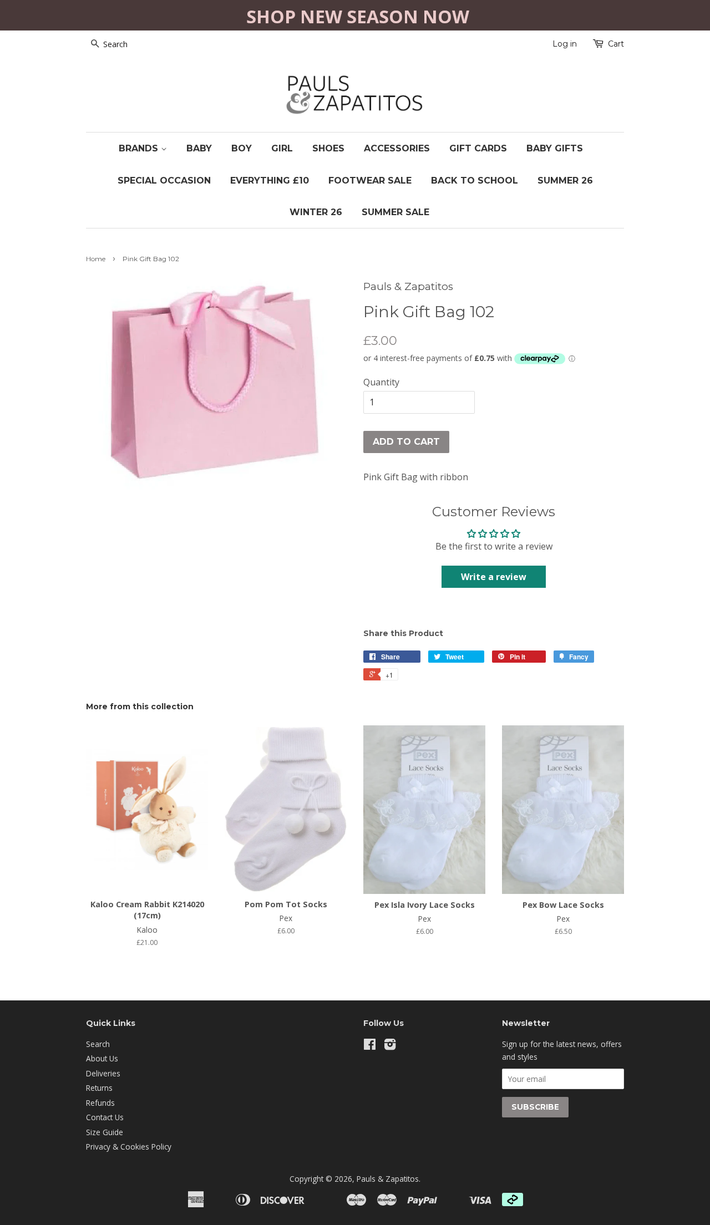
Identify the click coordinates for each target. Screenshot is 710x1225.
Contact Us (105, 1117)
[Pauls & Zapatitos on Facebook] (369, 1046)
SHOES (328, 148)
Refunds (100, 1102)
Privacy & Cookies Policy (128, 1146)
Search (98, 1044)
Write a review (493, 577)
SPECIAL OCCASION (164, 180)
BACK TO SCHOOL (474, 180)
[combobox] (130, 44)
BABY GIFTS (554, 148)
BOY (241, 148)
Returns (99, 1087)
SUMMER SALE (395, 212)
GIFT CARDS (478, 148)
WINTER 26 (316, 212)
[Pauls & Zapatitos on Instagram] (390, 1046)
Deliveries (103, 1073)
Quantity (381, 382)
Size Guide (104, 1132)
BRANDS (140, 148)
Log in (564, 44)
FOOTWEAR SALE (370, 180)
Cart (616, 44)
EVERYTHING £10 (269, 180)
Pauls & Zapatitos (388, 1178)
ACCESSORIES (397, 148)
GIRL (282, 148)
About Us (102, 1058)
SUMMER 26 (565, 180)
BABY (199, 148)
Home (95, 259)
